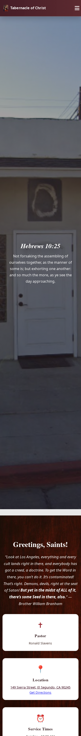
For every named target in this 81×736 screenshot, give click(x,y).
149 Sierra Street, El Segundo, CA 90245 (40, 687)
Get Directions (40, 692)
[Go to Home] (6, 8)
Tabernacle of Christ (28, 7)
